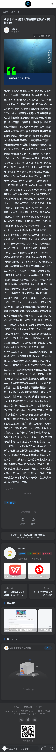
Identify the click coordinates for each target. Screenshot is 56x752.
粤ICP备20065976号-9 (23, 713)
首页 (6, 12)
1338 (23, 553)
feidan (14, 28)
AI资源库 (24, 711)
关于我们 (39, 707)
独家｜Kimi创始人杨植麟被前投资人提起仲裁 (27, 21)
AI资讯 (12, 12)
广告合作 (28, 707)
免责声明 (17, 707)
